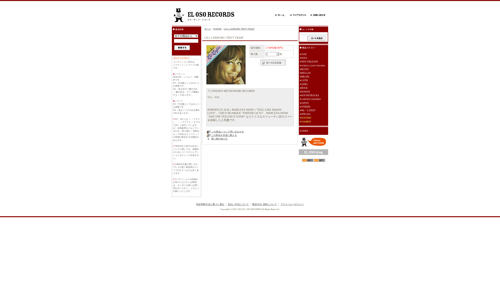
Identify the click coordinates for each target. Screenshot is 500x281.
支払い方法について (238, 204)
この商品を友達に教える (224, 135)
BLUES (305, 69)
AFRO (304, 84)
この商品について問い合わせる (227, 131)
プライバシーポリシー (292, 204)
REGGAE (306, 73)
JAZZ (304, 54)
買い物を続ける (219, 138)
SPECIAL (306, 114)
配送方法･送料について (264, 204)
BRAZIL (305, 76)
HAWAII (305, 91)
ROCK (304, 88)
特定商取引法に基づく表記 (210, 204)
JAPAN (305, 103)
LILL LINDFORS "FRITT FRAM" (239, 29)
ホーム (207, 29)
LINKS (304, 131)
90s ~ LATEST (308, 110)
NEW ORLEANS (309, 61)
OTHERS (217, 29)
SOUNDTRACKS (310, 95)
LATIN (304, 80)
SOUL (304, 58)
